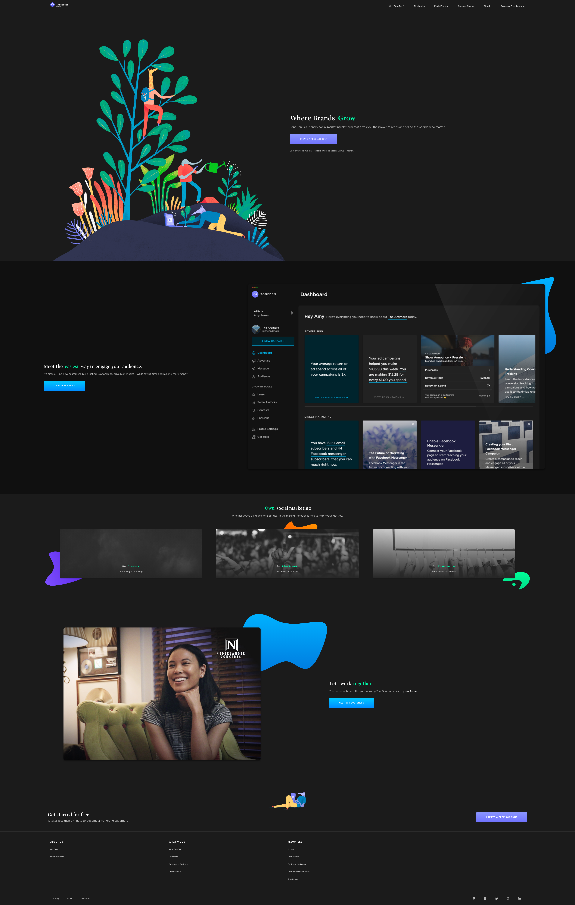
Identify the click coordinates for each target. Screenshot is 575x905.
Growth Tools (175, 872)
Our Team (54, 849)
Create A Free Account (513, 6)
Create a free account (502, 817)
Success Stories (466, 6)
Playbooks (419, 6)
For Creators (293, 857)
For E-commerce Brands (299, 872)
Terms (69, 898)
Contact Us (85, 898)
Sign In (487, 6)
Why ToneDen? (396, 6)
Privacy (56, 898)
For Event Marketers (297, 864)
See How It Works (64, 386)
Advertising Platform (178, 864)
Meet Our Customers (351, 703)
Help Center (293, 879)
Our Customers (57, 857)
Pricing (291, 849)
